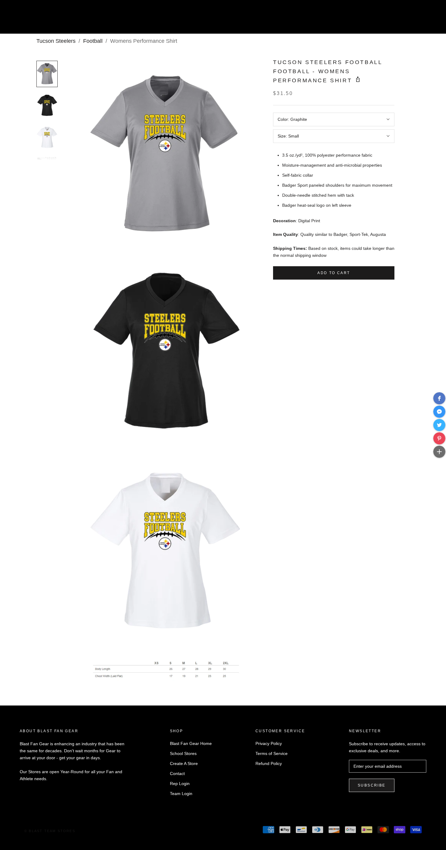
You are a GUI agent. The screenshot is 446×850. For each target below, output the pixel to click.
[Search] (414, 19)
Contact (177, 773)
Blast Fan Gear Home (191, 743)
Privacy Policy (268, 743)
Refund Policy (268, 763)
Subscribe (372, 785)
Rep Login (180, 783)
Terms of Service (271, 753)
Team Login (181, 793)
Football (93, 41)
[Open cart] (428, 19)
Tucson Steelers (56, 41)
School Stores (183, 753)
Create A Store (184, 763)
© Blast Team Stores (49, 831)
